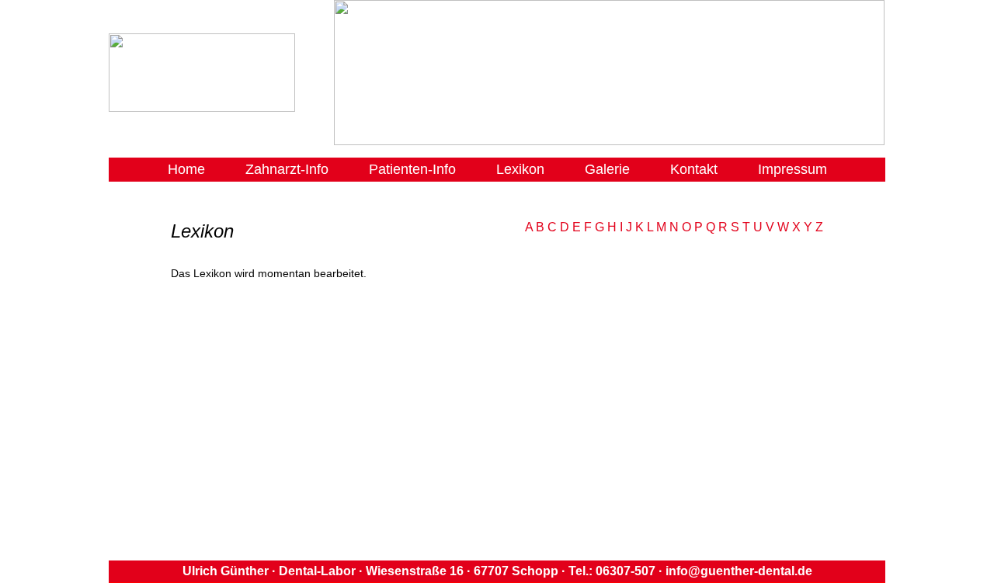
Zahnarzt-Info (286, 169)
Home (186, 169)
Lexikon (520, 169)
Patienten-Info (412, 169)
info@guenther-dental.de (737, 571)
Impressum (792, 169)
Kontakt (694, 169)
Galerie (607, 169)
